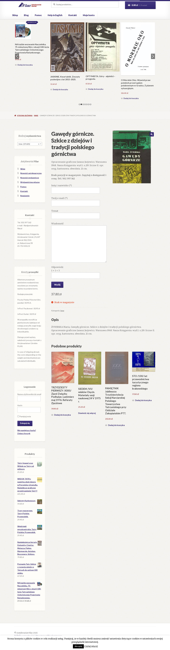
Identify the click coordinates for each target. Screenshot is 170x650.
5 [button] (87, 104)
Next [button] (153, 56)
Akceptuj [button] (78, 646)
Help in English (55, 15)
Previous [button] (17, 56)
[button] (152, 134)
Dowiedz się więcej (87, 413)
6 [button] (88, 104)
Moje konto (89, 15)
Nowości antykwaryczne (31, 173)
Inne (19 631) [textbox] (29, 144)
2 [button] (81, 104)
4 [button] (85, 104)
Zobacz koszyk (23, 433)
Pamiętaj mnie (25, 416)
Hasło (19, 405)
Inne (36, 115)
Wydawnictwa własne (30, 182)
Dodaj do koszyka (25, 65)
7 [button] (90, 104)
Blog (26, 15)
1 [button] (79, 104)
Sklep (15, 15)
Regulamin (24, 196)
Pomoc (38, 15)
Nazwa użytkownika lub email (29, 394)
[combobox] (29, 144)
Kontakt (72, 15)
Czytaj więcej (91, 646)
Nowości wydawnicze (29, 178)
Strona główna (24, 115)
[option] (32, 44)
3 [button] (83, 104)
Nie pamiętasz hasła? (26, 430)
